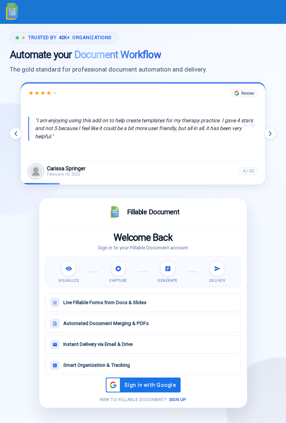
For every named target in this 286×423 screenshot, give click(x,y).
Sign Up (177, 399)
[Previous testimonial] (16, 133)
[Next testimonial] (270, 133)
